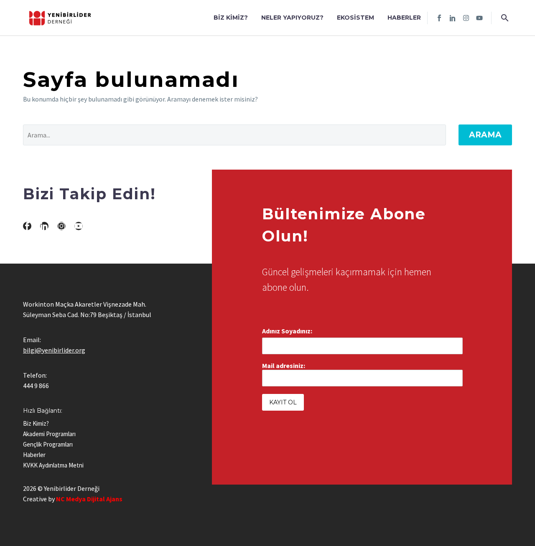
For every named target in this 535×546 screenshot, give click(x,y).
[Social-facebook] (439, 18)
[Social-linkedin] (452, 18)
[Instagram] (466, 18)
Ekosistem (355, 17)
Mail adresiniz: (283, 365)
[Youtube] (479, 18)
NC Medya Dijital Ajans (89, 499)
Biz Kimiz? (231, 17)
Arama (485, 135)
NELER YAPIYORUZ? (292, 17)
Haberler (404, 17)
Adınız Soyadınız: (287, 331)
